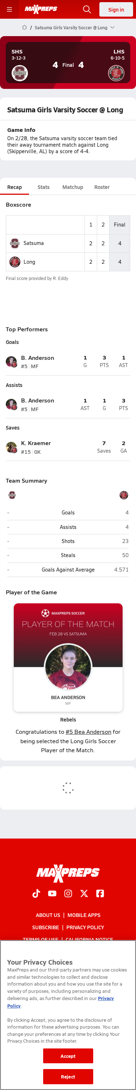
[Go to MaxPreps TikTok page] (36, 894)
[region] (68, 1015)
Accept (68, 1055)
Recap (14, 186)
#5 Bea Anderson (88, 731)
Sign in (116, 9)
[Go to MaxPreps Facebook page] (100, 894)
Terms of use (40, 939)
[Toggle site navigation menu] (9, 9)
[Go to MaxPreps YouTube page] (52, 894)
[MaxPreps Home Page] (24, 27)
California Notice (89, 939)
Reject (68, 1076)
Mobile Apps (83, 914)
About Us (48, 914)
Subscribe (45, 927)
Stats (44, 186)
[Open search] (87, 9)
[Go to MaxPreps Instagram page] (68, 894)
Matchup (72, 186)
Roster (102, 186)
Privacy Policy (85, 927)
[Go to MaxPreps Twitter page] (84, 894)
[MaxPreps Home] (41, 9)
